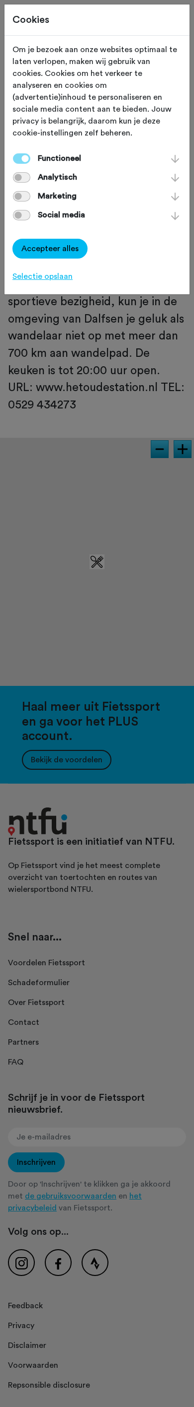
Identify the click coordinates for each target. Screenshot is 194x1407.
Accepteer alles (50, 249)
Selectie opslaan (42, 276)
